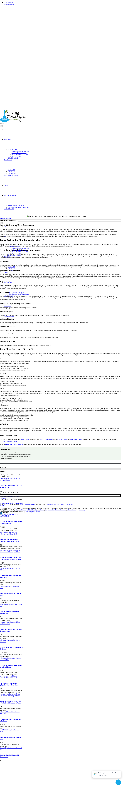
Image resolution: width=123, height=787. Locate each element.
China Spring (35, 510)
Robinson (63, 510)
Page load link (4, 515)
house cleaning (25, 439)
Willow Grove (71, 510)
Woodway (82, 510)
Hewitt (42, 510)
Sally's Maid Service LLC (27, 505)
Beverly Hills (26, 510)
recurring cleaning (62, 439)
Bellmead (19, 510)
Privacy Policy (51, 505)
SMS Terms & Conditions (65, 505)
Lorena (57, 510)
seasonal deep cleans (76, 439)
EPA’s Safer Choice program (14, 444)
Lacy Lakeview (49, 510)
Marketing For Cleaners (33, 511)
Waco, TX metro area (46, 439)
